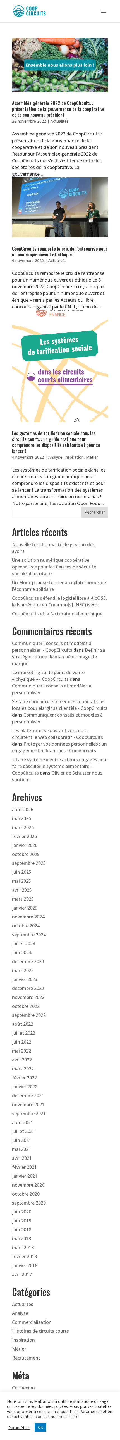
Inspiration (74, 457)
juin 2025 (21, 872)
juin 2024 (21, 952)
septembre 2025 (29, 863)
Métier (92, 457)
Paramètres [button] (19, 1427)
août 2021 (22, 1122)
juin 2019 (21, 1221)
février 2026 (24, 836)
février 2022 (24, 1078)
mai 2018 (21, 1239)
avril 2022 (22, 1060)
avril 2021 (22, 1158)
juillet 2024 (23, 944)
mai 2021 (21, 1149)
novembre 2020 (28, 1185)
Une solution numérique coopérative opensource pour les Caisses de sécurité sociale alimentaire (54, 567)
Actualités (60, 121)
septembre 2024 (29, 935)
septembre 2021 (29, 1113)
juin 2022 (21, 1042)
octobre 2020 (26, 1194)
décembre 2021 (28, 1096)
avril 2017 (22, 1274)
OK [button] (40, 1427)
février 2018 (24, 1256)
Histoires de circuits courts (40, 1331)
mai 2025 (21, 881)
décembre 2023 (28, 961)
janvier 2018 (24, 1265)
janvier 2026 (24, 845)
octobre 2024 (26, 926)
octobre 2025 (26, 854)
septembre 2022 (29, 1015)
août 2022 (22, 1024)
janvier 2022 (24, 1087)
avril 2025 (22, 890)
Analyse (55, 457)
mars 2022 (23, 1069)
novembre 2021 (28, 1104)
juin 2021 (21, 1140)
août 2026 (22, 809)
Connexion (23, 1388)
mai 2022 (21, 1051)
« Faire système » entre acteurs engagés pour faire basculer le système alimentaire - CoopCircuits (60, 766)
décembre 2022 (28, 988)
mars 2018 (23, 1247)
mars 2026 (23, 827)
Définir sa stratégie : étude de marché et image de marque (58, 657)
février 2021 (24, 1167)
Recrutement (26, 1358)
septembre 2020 (29, 1203)
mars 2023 (23, 970)
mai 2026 (21, 818)
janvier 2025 (24, 908)
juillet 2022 (23, 1033)
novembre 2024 (28, 917)
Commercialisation (32, 1322)
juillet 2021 (23, 1131)
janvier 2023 (24, 979)
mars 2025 (23, 899)
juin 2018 (21, 1230)
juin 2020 (21, 1212)
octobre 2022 (26, 1006)
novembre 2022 (28, 997)
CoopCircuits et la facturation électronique (57, 614)
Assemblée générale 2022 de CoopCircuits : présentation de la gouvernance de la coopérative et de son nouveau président (58, 109)
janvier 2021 (24, 1176)
